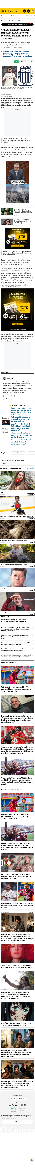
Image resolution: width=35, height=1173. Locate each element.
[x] (13, 1105)
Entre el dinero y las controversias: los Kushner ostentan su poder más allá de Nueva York (13, 649)
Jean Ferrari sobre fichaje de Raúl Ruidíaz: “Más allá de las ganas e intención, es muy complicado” (21, 427)
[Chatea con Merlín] (24, 11)
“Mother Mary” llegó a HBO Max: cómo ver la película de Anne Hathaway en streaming (16, 966)
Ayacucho (18, 16)
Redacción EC (7, 94)
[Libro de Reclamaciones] (22, 1109)
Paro (24, 16)
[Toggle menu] (2, 11)
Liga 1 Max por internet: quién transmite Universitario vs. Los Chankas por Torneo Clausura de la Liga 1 (16, 876)
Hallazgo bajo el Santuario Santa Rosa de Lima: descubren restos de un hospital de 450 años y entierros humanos (13, 621)
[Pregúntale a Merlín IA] (32, 1160)
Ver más (21, 392)
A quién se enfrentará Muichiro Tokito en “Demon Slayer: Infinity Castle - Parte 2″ (16, 1024)
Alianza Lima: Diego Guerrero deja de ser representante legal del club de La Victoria (21, 435)
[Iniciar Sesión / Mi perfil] (32, 11)
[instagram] (16, 1105)
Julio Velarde (29, 16)
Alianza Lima (31, 453)
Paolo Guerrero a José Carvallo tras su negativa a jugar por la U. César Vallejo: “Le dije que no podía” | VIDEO (22, 411)
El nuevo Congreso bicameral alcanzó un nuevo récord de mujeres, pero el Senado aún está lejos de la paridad (16, 655)
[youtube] (19, 1105)
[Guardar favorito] (28, 61)
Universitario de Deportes (18, 453)
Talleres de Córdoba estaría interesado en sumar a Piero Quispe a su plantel (20, 419)
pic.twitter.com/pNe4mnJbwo (21, 285)
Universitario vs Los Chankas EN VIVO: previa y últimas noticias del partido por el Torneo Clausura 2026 (16, 689)
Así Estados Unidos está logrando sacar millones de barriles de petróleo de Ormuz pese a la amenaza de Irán (15, 636)
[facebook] (10, 1105)
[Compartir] (32, 61)
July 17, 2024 (16, 286)
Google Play (21, 1098)
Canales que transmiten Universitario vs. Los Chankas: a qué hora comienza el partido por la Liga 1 (17, 905)
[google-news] (25, 1105)
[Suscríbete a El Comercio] (28, 11)
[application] (6, 422)
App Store (13, 1098)
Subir (16, 1121)
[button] (6, 422)
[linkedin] (22, 1105)
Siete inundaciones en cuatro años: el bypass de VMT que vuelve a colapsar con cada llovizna (15, 643)
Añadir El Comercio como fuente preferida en (17, 24)
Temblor (13, 16)
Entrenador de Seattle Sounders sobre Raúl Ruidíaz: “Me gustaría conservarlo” (22, 442)
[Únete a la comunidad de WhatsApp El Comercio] (16, 61)
